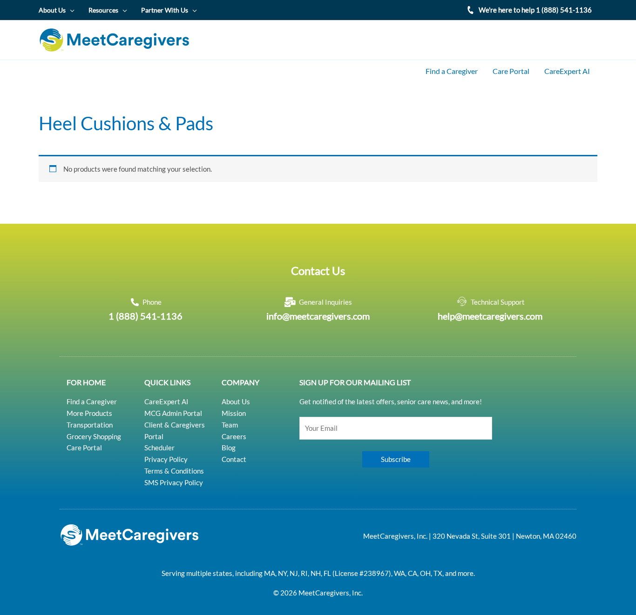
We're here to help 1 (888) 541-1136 (535, 10)
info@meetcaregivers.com (318, 315)
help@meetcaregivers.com (490, 315)
